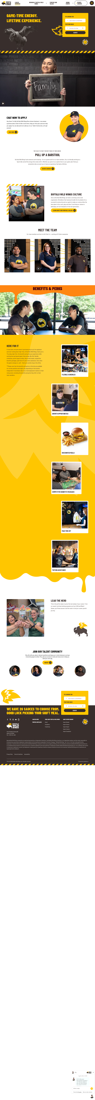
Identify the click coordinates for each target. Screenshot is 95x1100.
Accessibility (27, 754)
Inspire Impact (66, 726)
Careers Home (35, 719)
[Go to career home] (6, 3)
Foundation (47, 724)
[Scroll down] (85, 42)
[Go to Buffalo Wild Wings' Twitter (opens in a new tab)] (10, 719)
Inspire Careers (66, 729)
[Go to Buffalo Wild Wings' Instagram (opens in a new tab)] (13, 719)
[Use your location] (82, 28)
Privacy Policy (10, 754)
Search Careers (46, 169)
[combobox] (75, 28)
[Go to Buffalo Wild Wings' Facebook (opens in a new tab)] (7, 719)
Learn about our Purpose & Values (63, 210)
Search (75, 32)
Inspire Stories (66, 724)
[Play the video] (3, 103)
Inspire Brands (66, 722)
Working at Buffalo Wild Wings (36, 3)
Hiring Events (68, 3)
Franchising (47, 726)
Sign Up (46, 662)
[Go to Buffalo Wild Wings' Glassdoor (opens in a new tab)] (18, 719)
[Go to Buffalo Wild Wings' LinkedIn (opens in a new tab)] (16, 719)
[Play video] (8, 269)
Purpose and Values (53, 3)
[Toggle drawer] (92, 3)
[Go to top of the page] (85, 722)
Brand (46, 722)
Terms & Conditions (18, 754)
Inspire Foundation (67, 731)
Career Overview (17, 3)
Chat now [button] (11, 132)
